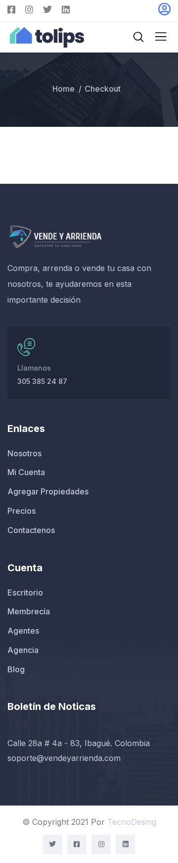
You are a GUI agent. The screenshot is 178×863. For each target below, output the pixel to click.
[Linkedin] (125, 844)
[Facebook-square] (77, 844)
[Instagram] (101, 844)
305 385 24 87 (42, 381)
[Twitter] (52, 844)
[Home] (55, 236)
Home (63, 89)
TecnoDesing (131, 822)
